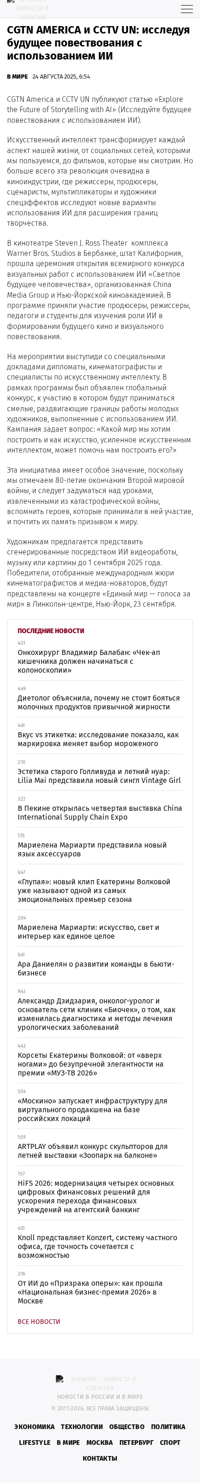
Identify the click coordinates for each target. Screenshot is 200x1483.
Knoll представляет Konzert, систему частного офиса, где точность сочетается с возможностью (97, 1246)
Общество (127, 1427)
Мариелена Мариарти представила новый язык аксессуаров (92, 849)
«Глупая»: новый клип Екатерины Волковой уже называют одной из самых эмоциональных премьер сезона (94, 890)
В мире (17, 76)
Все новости (39, 1322)
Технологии (82, 1427)
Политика (168, 1427)
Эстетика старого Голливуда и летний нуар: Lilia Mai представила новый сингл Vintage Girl (99, 776)
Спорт (170, 1443)
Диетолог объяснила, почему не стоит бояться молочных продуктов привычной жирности (99, 702)
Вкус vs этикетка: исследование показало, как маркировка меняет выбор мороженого (98, 739)
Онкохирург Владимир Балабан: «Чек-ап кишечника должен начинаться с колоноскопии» (89, 661)
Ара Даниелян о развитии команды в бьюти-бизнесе (96, 968)
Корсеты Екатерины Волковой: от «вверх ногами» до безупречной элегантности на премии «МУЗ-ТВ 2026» (91, 1064)
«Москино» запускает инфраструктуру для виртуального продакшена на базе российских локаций (92, 1109)
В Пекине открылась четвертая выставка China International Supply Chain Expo (100, 813)
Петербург (136, 1443)
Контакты (100, 1459)
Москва (100, 1443)
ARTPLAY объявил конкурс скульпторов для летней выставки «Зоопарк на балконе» (93, 1151)
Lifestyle (34, 1443)
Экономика (34, 1427)
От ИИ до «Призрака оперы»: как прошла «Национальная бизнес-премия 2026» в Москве (90, 1292)
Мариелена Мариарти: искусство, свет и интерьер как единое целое (89, 932)
